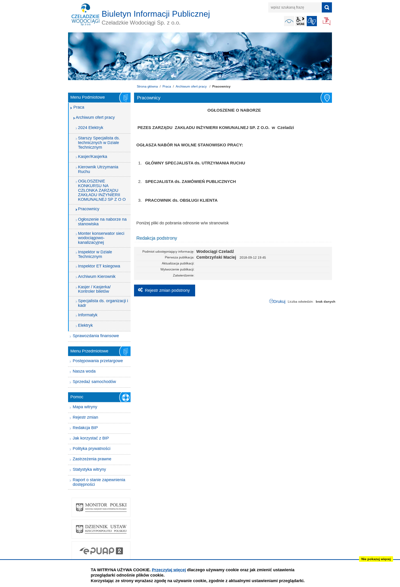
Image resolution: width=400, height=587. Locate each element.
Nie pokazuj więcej (376, 559)
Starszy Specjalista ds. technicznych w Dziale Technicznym (99, 143)
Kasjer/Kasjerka (92, 156)
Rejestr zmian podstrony (167, 290)
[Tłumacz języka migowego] (312, 21)
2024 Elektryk (90, 127)
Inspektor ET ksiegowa (99, 266)
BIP (327, 21)
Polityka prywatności (91, 448)
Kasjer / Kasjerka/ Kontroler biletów (94, 289)
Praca (166, 86)
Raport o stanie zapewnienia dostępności (99, 482)
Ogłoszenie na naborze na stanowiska (102, 221)
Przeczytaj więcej (169, 570)
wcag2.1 (300, 21)
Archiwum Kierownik (97, 276)
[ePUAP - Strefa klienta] (101, 551)
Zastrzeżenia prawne (92, 459)
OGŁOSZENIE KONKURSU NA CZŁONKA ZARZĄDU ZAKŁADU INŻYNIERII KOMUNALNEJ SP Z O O (102, 190)
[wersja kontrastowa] (289, 21)
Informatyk (87, 315)
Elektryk (85, 325)
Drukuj (279, 301)
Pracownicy (88, 209)
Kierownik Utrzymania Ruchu (98, 169)
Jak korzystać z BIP (91, 438)
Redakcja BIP (85, 427)
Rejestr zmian (85, 417)
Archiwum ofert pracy (192, 86)
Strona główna (147, 86)
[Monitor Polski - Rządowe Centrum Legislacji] (101, 507)
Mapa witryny (85, 407)
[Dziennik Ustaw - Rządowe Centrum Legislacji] (101, 529)
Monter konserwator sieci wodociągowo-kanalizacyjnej (101, 238)
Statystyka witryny (89, 469)
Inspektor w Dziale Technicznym (95, 254)
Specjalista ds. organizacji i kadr (103, 303)
